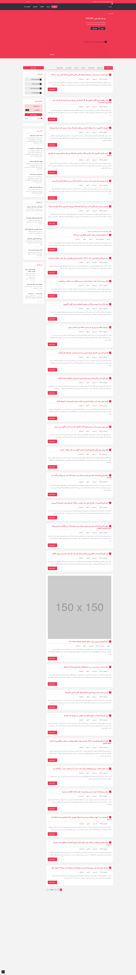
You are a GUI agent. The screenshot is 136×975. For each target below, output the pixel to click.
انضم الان (94, 28)
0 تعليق (87, 79)
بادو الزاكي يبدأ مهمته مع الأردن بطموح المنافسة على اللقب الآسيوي (85, 304)
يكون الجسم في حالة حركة (36, 174)
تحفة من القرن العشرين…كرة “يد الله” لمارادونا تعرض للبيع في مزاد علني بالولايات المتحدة (78, 258)
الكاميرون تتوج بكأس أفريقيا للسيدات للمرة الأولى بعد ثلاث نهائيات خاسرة (84, 450)
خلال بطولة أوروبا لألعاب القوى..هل (34, 218)
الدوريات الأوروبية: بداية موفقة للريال (33, 229)
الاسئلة (48, 6)
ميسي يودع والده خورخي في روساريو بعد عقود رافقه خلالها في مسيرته (85, 792)
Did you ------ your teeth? (35, 293)
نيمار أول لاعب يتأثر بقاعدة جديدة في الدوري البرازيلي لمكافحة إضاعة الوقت (83, 378)
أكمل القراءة (52, 89)
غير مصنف (94, 79)
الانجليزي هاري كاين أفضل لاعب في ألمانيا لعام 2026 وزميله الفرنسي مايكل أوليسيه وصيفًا (78, 206)
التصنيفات (35, 6)
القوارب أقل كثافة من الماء (36, 161)
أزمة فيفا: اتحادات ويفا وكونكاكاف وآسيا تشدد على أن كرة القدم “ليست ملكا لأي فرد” (80, 769)
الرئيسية (54, 6)
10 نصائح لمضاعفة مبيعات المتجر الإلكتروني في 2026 (90, 235)
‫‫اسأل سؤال (33, 67)
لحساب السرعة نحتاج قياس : (35, 135)
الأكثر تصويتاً (60, 68)
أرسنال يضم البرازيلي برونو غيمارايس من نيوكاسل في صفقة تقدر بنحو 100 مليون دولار (79, 868)
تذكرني (38, 118)
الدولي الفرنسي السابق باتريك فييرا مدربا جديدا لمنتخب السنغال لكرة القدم (83, 353)
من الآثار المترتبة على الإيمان (35, 187)
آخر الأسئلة (99, 68)
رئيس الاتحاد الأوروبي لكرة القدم (34, 238)
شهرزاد (108, 239)
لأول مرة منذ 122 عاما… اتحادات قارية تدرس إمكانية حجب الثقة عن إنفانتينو (83, 281)
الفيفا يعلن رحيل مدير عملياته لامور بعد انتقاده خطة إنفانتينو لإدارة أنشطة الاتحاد (82, 401)
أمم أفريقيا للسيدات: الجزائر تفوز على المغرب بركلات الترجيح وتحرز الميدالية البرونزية (79, 503)
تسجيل (26, 118)
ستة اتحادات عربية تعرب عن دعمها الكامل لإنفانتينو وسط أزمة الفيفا (86, 667)
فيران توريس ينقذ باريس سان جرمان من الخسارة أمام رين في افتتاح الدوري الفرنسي (80, 181)
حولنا (102, 28)
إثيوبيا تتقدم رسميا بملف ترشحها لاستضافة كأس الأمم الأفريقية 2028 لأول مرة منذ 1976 (79, 75)
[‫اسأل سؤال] (3, 971)
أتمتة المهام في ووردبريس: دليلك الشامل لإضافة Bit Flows (88, 641)
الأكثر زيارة (68, 68)
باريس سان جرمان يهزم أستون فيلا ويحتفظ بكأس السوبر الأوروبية (86, 692)
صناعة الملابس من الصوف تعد (35, 148)
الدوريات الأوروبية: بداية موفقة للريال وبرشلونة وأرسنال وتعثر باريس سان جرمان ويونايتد (79, 128)
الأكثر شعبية (39, 131)
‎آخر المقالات (108, 68)
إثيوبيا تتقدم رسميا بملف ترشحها (34, 206)
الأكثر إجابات (91, 68)
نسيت (27, 110)
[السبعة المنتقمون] (110, 10)
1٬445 (51, 889)
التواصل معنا (27, 6)
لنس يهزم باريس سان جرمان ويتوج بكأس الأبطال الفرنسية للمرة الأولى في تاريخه (81, 427)
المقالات (42, 6)
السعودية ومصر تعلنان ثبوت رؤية (34, 284)
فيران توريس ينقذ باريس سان (35, 250)
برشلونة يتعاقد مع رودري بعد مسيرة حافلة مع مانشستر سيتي (88, 327)
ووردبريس (91, 646)
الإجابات (83, 68)
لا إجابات (76, 68)
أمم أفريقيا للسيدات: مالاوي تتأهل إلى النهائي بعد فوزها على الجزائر (86, 715)
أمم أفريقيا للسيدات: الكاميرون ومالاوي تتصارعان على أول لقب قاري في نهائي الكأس (80, 554)
